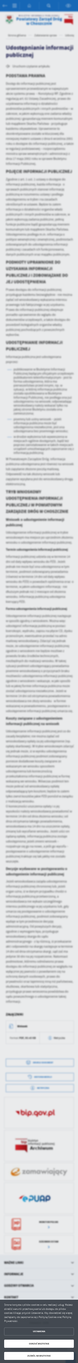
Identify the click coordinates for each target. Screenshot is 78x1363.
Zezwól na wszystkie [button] (39, 1355)
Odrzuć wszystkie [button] (39, 1343)
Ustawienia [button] (39, 1331)
